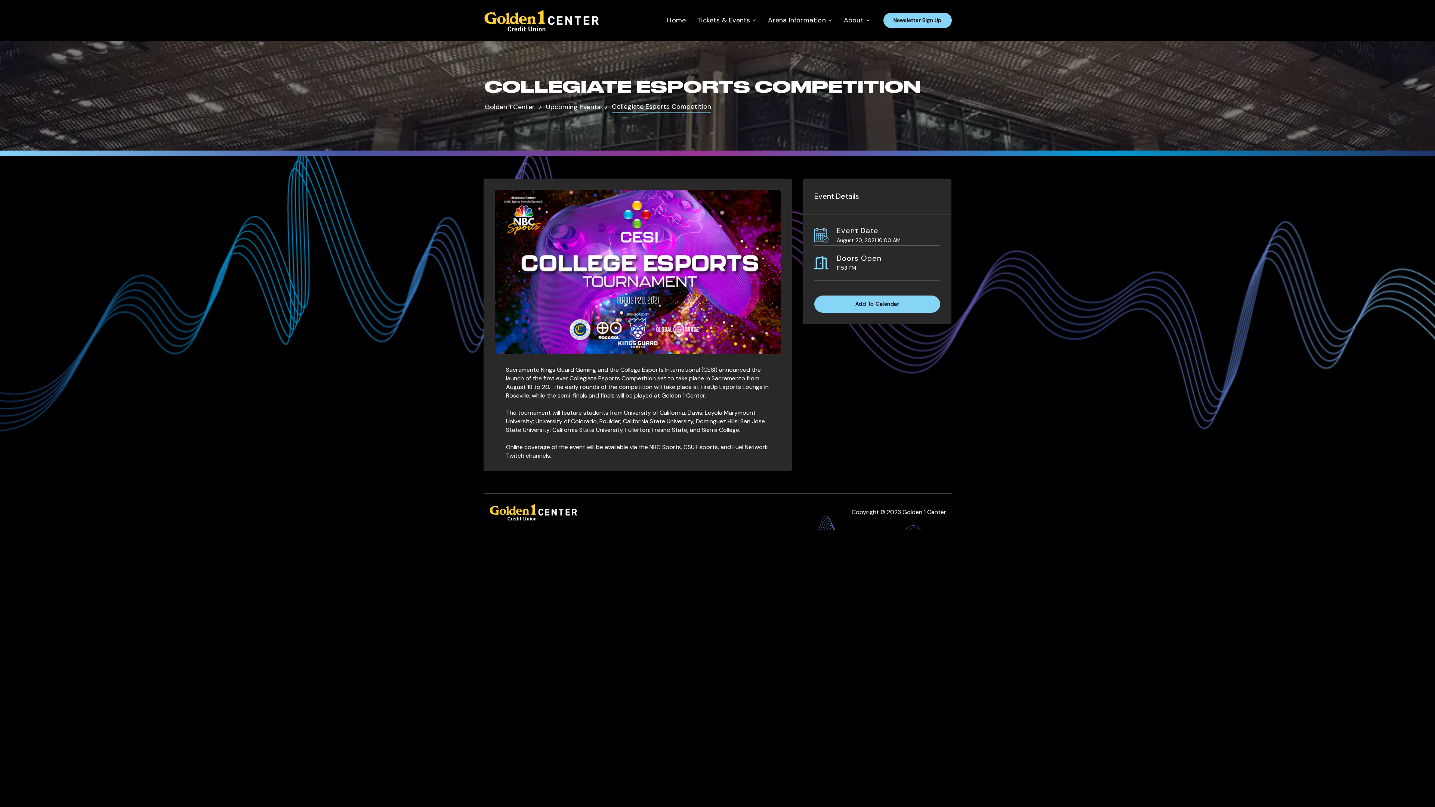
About (854, 20)
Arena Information (796, 20)
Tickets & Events (723, 20)
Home (676, 20)
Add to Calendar (877, 303)
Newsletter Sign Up (918, 20)
